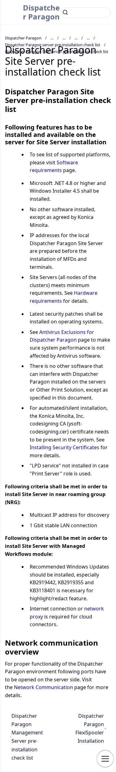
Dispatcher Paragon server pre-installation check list (52, 44)
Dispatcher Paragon (41, 12)
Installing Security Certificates (64, 447)
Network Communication (43, 687)
